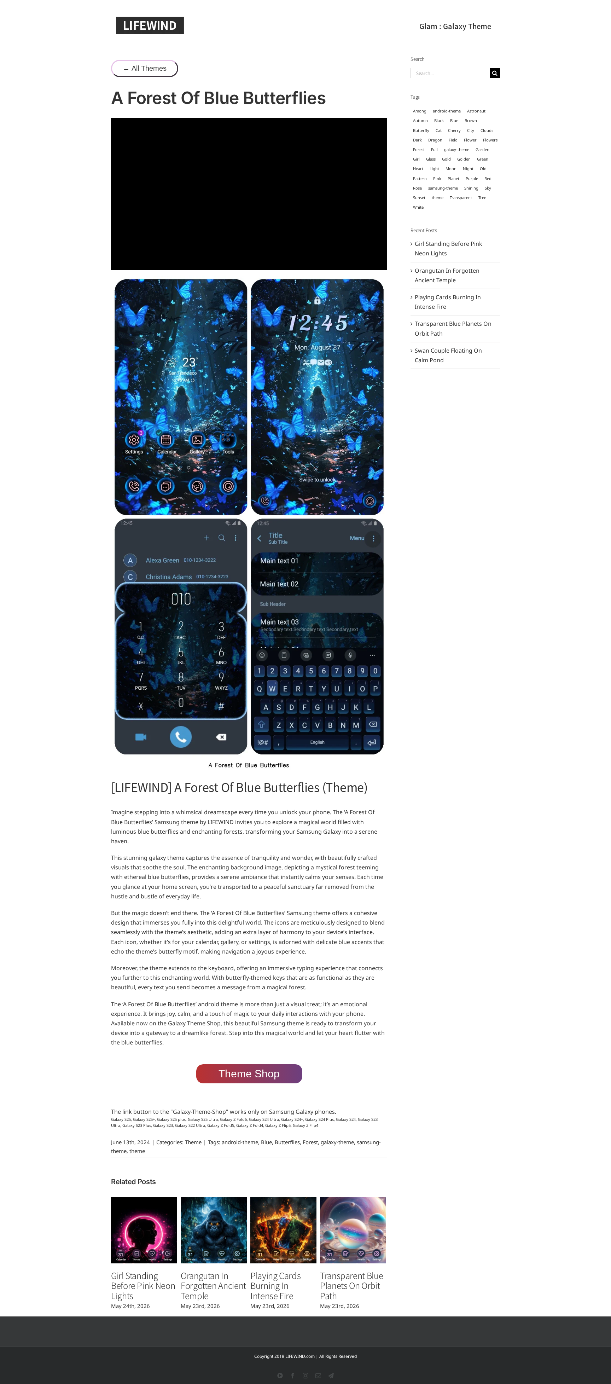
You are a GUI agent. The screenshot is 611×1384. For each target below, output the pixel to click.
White (418, 207)
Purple (472, 178)
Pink (437, 178)
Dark (417, 140)
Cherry (454, 130)
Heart (418, 168)
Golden (464, 159)
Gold (446, 159)
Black (439, 120)
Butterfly (421, 130)
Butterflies (287, 1142)
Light (434, 168)
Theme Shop (249, 1073)
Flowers (490, 140)
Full (434, 149)
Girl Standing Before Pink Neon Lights (143, 1285)
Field (453, 140)
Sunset (419, 197)
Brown (471, 120)
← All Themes (145, 68)
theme (137, 1150)
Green (482, 159)
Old (483, 168)
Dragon (435, 140)
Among (419, 111)
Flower (470, 140)
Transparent (461, 197)
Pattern (420, 178)
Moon (451, 168)
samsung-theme (443, 188)
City (470, 130)
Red (487, 178)
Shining (471, 188)
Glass (431, 159)
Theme (193, 1142)
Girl (416, 159)
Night (468, 168)
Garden (482, 149)
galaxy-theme (337, 1142)
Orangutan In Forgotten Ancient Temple (213, 1285)
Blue (266, 1142)
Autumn (420, 120)
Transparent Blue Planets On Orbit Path (351, 1285)
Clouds (487, 130)
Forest (310, 1142)
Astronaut (476, 111)
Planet (453, 178)
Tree (482, 197)
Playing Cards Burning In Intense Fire (275, 1285)
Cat (439, 130)
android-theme (240, 1142)
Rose (417, 188)
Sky (488, 188)
